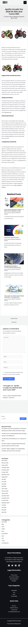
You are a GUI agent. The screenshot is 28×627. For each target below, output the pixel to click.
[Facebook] (9, 565)
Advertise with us (14, 607)
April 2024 (4, 512)
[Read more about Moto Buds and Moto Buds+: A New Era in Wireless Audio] (14, 202)
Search (3, 416)
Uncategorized (5, 543)
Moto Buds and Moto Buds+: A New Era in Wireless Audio (14, 210)
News (3, 531)
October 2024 (5, 500)
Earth (3, 526)
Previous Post (14, 318)
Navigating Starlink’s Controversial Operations (12, 266)
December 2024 (5, 495)
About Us (14, 605)
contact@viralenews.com (14, 611)
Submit (23, 418)
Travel (3, 540)
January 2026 (5, 465)
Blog (11, 16)
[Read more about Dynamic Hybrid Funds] (14, 230)
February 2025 (5, 491)
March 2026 (4, 460)
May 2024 (4, 509)
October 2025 (5, 472)
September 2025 (5, 474)
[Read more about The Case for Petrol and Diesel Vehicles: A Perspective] (14, 288)
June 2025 (4, 481)
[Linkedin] (19, 565)
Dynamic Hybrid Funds (11, 237)
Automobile (4, 521)
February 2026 (5, 462)
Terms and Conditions (14, 577)
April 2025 (4, 486)
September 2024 (5, 502)
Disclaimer (14, 580)
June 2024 (4, 507)
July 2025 (4, 479)
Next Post (14, 322)
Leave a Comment (7, 212)
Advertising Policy (14, 578)
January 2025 (5, 493)
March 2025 (4, 488)
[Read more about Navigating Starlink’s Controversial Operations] (14, 258)
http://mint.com (7, 112)
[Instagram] (16, 565)
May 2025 (4, 484)
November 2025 (5, 470)
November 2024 (5, 498)
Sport (3, 536)
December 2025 (5, 467)
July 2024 (4, 505)
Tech (3, 538)
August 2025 (4, 477)
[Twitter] (12, 565)
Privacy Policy (14, 575)
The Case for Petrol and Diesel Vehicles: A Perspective (14, 296)
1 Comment (6, 16)
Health (3, 528)
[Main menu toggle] (25, 2)
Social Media (4, 533)
